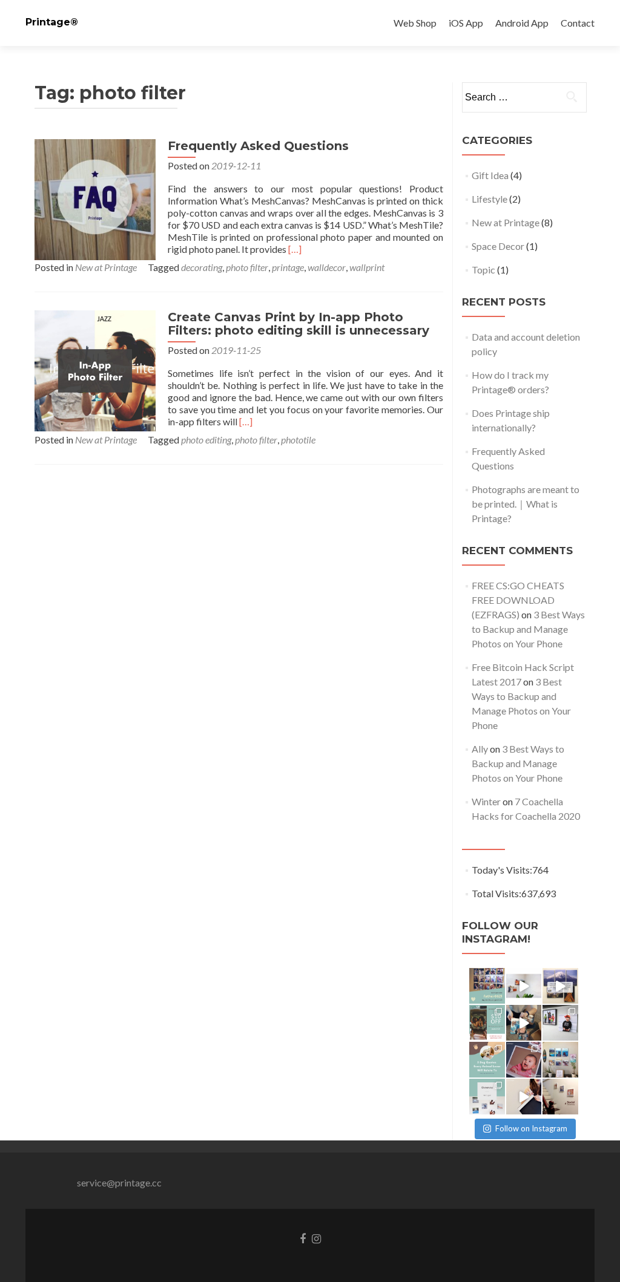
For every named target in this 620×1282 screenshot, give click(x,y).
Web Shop (415, 22)
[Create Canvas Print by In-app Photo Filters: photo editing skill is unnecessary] (95, 369)
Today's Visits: (502, 869)
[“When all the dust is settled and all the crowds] (560, 1060)
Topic (483, 269)
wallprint (366, 267)
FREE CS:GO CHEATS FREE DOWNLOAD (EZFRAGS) (518, 600)
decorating (201, 267)
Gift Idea (490, 175)
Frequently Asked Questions (258, 146)
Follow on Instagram (531, 1128)
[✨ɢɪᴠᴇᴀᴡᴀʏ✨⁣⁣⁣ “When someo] (487, 1096)
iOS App (466, 22)
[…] (295, 249)
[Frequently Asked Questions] (95, 198)
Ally (480, 748)
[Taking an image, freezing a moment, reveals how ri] (524, 1060)
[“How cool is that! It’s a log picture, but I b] (524, 1023)
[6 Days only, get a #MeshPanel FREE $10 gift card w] (487, 1023)
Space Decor (498, 246)
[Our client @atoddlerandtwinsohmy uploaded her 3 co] (560, 1023)
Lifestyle (489, 198)
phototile (298, 439)
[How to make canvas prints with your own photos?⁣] (524, 986)
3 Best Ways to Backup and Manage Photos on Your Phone (528, 629)
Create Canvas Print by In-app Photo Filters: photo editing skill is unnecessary (298, 324)
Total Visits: (496, 893)
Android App (522, 22)
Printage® (51, 22)
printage (288, 267)
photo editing (206, 439)
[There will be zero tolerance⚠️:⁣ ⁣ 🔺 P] (560, 1096)
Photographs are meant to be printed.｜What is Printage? (525, 503)
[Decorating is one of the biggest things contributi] (524, 1096)
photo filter (247, 267)
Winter (486, 801)
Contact (578, 22)
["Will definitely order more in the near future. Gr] (560, 986)
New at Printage (106, 267)
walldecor (327, 267)
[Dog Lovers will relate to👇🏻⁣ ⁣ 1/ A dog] (487, 1060)
